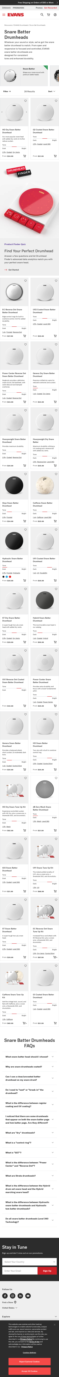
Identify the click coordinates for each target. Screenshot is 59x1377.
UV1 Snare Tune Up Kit (43, 868)
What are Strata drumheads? (20, 1175)
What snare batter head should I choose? (26, 1056)
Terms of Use (34, 1342)
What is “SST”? (13, 1152)
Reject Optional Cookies (29, 1362)
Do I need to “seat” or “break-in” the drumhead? (24, 1091)
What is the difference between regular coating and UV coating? (26, 1104)
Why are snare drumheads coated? (23, 1066)
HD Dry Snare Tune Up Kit (14, 807)
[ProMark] (19, 8)
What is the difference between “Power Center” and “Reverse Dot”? (26, 1164)
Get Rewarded (50, 8)
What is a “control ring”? (18, 1142)
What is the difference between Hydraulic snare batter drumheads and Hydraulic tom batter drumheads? (27, 1205)
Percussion (8, 25)
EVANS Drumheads (21, 25)
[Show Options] (54, 1261)
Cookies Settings (29, 1353)
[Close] (55, 1325)
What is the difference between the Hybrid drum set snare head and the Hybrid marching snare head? (27, 1188)
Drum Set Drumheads (37, 25)
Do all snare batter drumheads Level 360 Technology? (26, 1220)
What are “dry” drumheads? (20, 1132)
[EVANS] (16, 14)
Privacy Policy (26, 1339)
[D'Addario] (6, 8)
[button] (25, 101)
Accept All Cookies (29, 1371)
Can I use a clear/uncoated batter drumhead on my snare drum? (22, 1078)
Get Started (14, 270)
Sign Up (47, 1270)
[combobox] (29, 1261)
